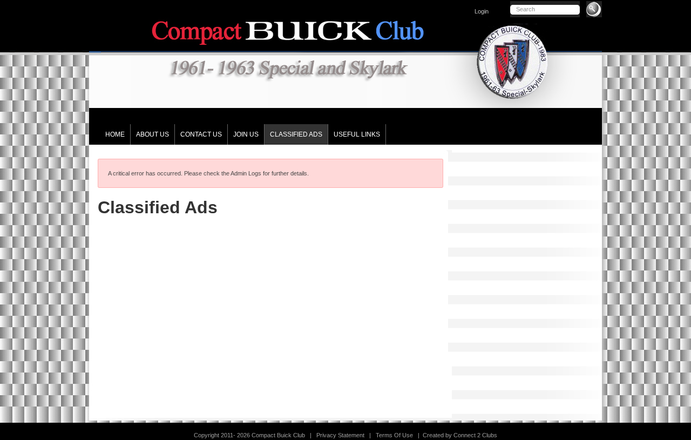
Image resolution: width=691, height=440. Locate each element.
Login (482, 11)
